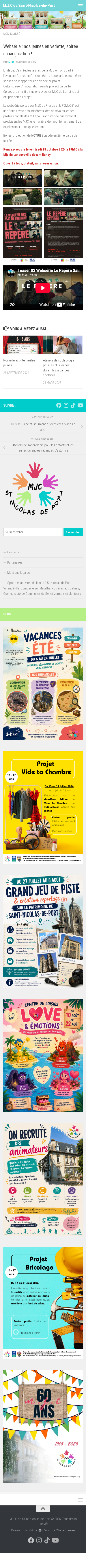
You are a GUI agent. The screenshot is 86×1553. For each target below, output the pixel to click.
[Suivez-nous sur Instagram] (66, 405)
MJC (11, 62)
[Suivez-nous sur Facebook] (59, 405)
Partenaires (14, 562)
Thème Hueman (65, 1530)
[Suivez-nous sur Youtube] (80, 405)
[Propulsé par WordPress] (39, 1530)
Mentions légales (18, 573)
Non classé (11, 34)
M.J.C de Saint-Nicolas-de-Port (29, 5)
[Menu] (80, 5)
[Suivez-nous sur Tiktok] (73, 405)
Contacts (13, 552)
